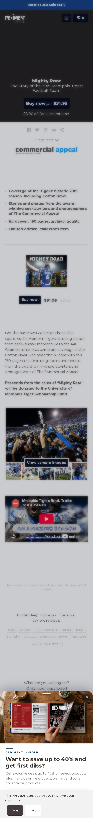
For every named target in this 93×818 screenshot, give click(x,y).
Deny (33, 810)
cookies (40, 795)
